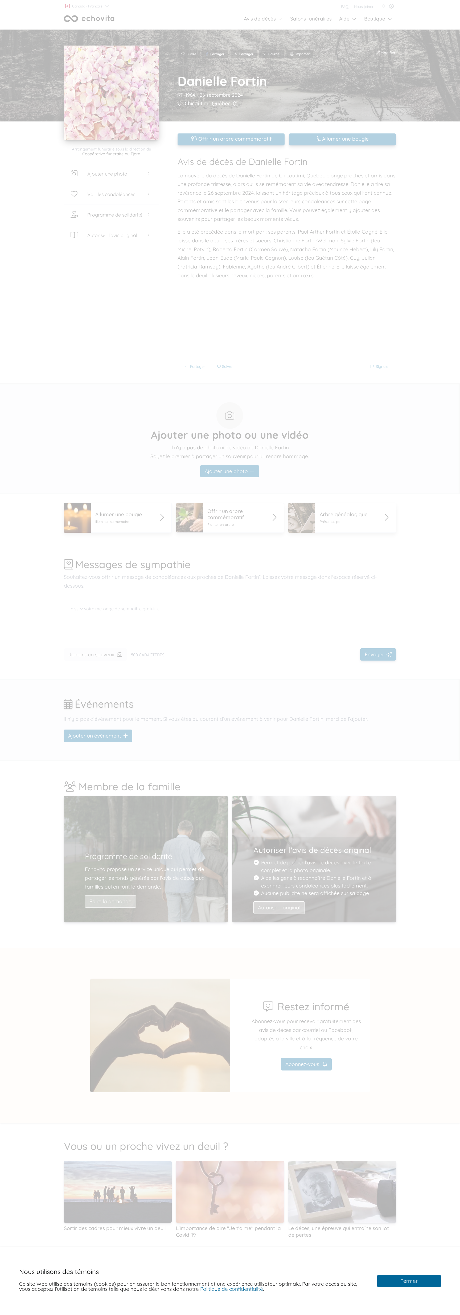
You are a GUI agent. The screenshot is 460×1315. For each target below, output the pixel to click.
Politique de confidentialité (231, 1289)
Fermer (409, 1281)
